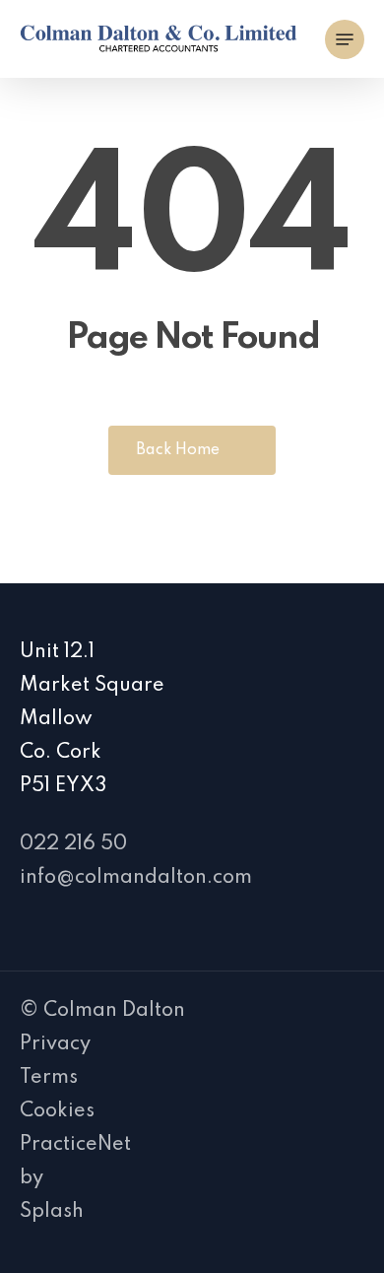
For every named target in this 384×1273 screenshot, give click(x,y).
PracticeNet (75, 1145)
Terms (49, 1078)
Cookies (57, 1111)
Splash (52, 1212)
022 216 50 (73, 844)
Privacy (55, 1044)
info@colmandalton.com (136, 878)
